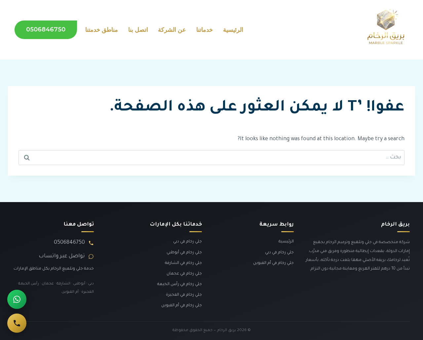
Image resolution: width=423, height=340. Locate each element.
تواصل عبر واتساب (62, 256)
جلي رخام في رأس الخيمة (179, 284)
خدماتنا (204, 29)
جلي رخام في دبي (279, 252)
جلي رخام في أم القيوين (273, 263)
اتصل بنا (138, 29)
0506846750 (45, 29)
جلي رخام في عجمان (184, 274)
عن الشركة (172, 29)
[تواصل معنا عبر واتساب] (16, 299)
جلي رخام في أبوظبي (184, 252)
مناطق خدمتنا (101, 29)
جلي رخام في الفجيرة (184, 295)
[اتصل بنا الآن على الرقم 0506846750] (16, 323)
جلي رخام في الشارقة (183, 263)
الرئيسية (233, 29)
